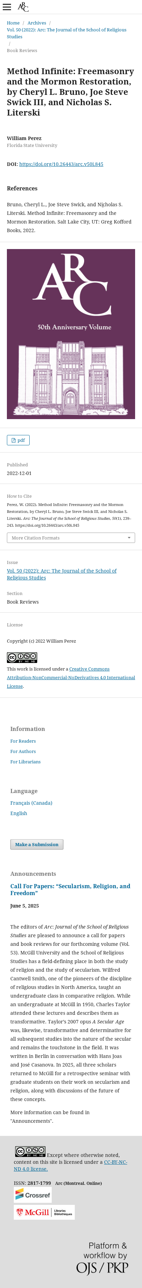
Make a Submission (37, 844)
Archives (37, 23)
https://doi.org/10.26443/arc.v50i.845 (61, 164)
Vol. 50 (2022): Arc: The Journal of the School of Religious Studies (66, 33)
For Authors (23, 751)
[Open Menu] (7, 7)
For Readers (23, 741)
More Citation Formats (36, 538)
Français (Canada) (31, 803)
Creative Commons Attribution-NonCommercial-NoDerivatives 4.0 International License (71, 677)
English (18, 813)
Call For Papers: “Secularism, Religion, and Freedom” (70, 889)
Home (13, 23)
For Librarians (25, 762)
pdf (21, 440)
